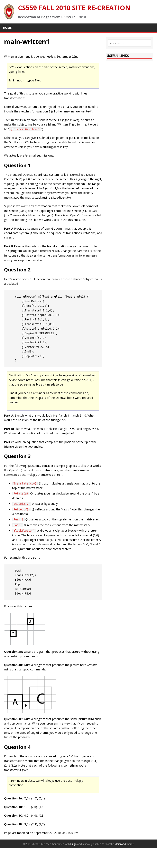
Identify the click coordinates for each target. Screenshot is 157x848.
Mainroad (120, 844)
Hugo (73, 844)
